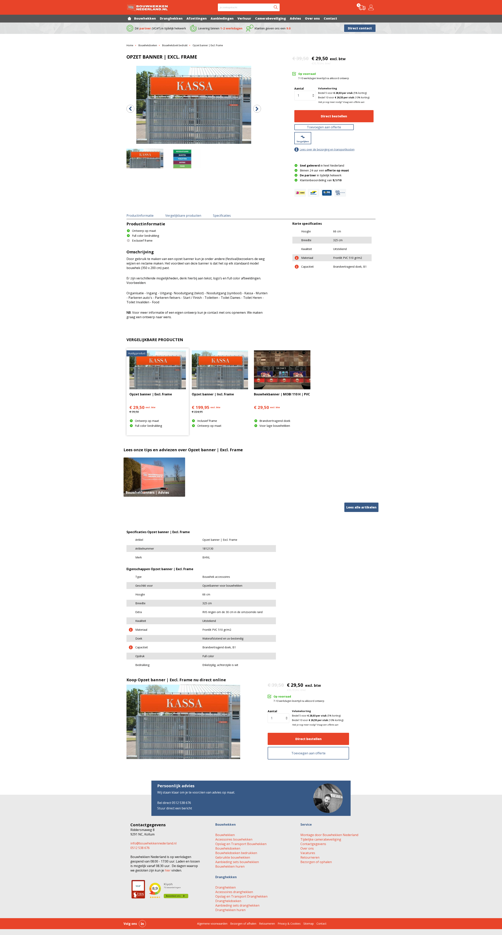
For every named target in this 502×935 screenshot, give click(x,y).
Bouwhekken (225, 835)
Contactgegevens (313, 844)
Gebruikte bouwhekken (232, 857)
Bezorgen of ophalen (316, 862)
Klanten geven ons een (273, 28)
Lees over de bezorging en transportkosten (327, 149)
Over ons (307, 848)
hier (168, 870)
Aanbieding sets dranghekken (237, 905)
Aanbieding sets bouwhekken (237, 862)
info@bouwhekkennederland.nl (153, 843)
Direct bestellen (334, 116)
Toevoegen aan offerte (324, 127)
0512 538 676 (140, 848)
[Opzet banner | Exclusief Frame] (193, 105)
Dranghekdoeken (228, 901)
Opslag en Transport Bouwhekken (240, 844)
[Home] (129, 18)
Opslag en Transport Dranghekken (241, 896)
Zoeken (276, 7)
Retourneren (309, 857)
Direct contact (360, 28)
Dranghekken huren (230, 910)
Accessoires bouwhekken (233, 839)
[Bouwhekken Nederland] (147, 7)
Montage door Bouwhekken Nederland (329, 835)
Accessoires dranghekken (234, 892)
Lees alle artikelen (361, 507)
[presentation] (130, 109)
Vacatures (307, 853)
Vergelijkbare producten (183, 215)
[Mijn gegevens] (372, 7)
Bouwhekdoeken (227, 848)
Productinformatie (140, 215)
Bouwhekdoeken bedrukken (236, 853)
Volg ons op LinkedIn (142, 923)
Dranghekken (225, 887)
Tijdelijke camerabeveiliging (320, 839)
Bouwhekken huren (230, 866)
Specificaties (222, 215)
